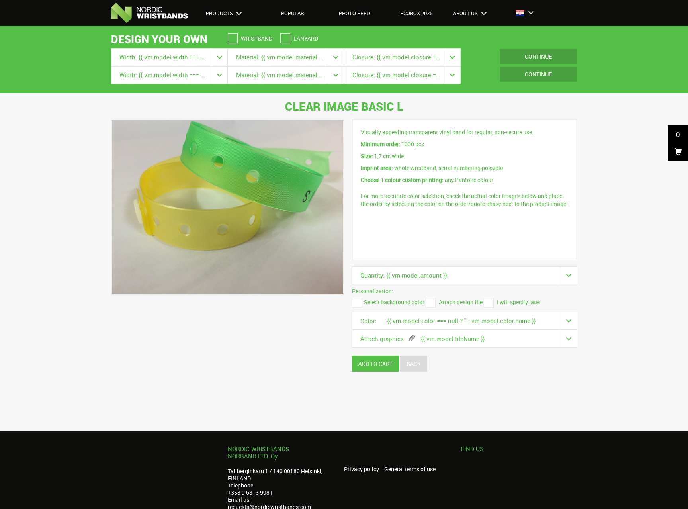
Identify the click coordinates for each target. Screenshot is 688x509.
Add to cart (375, 364)
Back (414, 364)
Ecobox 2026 (416, 13)
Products (220, 13)
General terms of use (410, 469)
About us (466, 13)
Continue (538, 56)
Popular (292, 13)
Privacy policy (361, 469)
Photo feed (354, 13)
